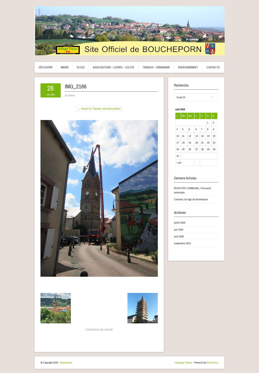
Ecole (81, 67)
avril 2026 (179, 236)
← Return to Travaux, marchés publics (99, 108)
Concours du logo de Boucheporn (191, 199)
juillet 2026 (179, 222)
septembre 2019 (182, 243)
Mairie (65, 67)
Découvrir (45, 67)
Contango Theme (183, 362)
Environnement (188, 67)
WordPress (212, 362)
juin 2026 (178, 229)
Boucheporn (66, 362)
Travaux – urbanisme (156, 67)
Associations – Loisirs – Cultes (113, 67)
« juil (178, 162)
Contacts (213, 67)
